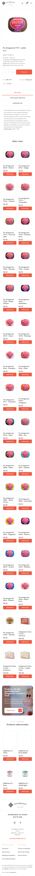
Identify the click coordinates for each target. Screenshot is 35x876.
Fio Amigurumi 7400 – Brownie (9, 268)
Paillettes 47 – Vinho (8, 752)
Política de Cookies (24, 852)
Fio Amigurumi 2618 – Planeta (8, 599)
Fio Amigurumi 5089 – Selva (8, 467)
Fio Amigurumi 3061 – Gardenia (9, 367)
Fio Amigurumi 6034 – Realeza (24, 566)
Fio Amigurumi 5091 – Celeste (24, 467)
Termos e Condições (24, 848)
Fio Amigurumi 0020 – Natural (8, 634)
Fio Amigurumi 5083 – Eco (24, 434)
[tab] (17, 92)
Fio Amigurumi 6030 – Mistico (24, 533)
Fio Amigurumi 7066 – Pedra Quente (8, 301)
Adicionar (24, 72)
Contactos (5, 848)
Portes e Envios (22, 855)
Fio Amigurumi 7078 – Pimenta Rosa (24, 235)
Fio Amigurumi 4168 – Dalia (24, 367)
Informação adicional (17, 98)
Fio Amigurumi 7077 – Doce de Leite (9, 235)
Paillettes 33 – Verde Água (24, 784)
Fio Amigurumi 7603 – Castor (24, 268)
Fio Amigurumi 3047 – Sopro (8, 335)
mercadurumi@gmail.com (17, 838)
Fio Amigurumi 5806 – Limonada (25, 500)
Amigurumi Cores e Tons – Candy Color (25, 668)
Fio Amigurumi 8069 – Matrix (8, 167)
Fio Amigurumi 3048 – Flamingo (25, 335)
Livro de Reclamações (8, 859)
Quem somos (6, 852)
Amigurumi (28, 79)
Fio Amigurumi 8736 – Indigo (24, 167)
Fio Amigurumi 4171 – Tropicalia (9, 401)
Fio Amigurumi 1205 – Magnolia (9, 533)
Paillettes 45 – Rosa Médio (24, 752)
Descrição (17, 92)
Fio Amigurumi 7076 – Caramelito (24, 200)
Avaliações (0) (17, 103)
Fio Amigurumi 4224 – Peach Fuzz (24, 599)
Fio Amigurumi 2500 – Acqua (8, 566)
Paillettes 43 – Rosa (8, 784)
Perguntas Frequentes (8, 855)
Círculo (9, 83)
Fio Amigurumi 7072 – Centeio (9, 200)
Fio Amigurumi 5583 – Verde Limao (8, 500)
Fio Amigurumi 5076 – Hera (8, 434)
